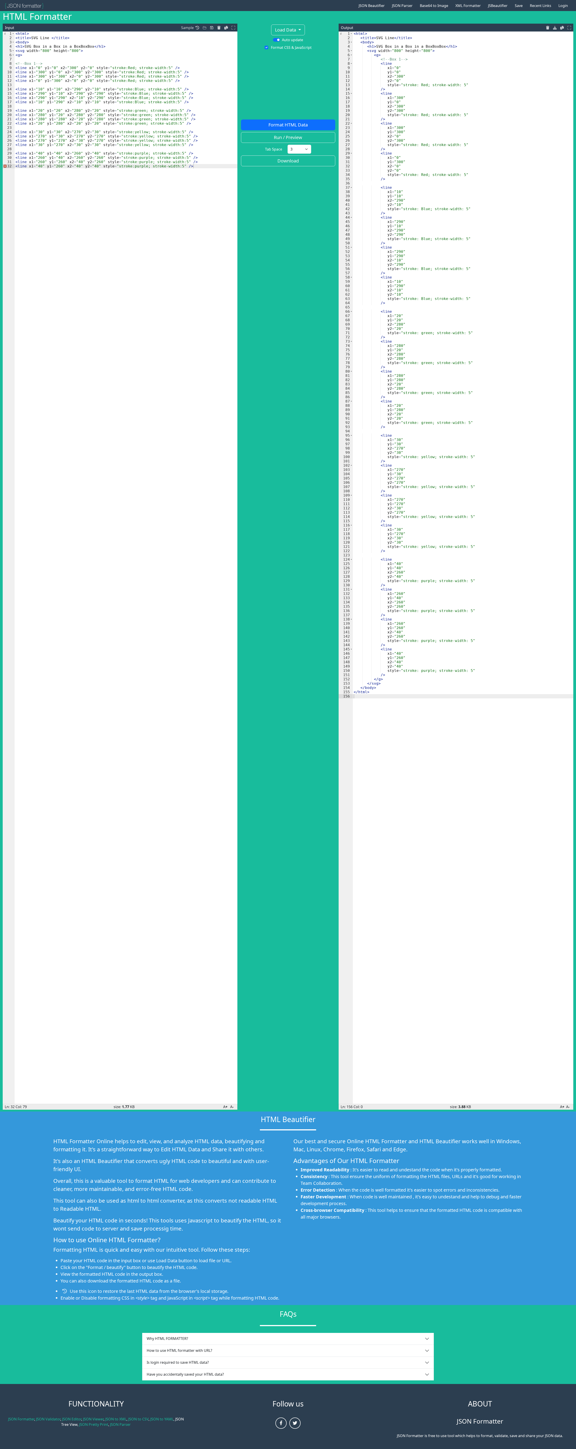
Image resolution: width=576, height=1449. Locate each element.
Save (519, 5)
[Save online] (204, 27)
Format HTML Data (288, 125)
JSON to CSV (138, 1419)
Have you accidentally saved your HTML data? (185, 1374)
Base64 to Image (434, 5)
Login (563, 5)
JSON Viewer (93, 1419)
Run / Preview (288, 137)
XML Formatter (468, 5)
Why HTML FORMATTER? (167, 1338)
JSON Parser (402, 5)
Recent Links (540, 5)
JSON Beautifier (372, 5)
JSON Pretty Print (93, 1424)
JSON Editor (71, 1419)
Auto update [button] (292, 39)
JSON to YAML (161, 1419)
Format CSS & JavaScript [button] (291, 47)
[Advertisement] (288, 86)
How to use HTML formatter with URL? (179, 1350)
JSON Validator (48, 1419)
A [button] (225, 1106)
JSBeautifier (498, 5)
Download (288, 161)
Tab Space (273, 149)
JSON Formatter (21, 1419)
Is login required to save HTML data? (178, 1362)
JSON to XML (115, 1419)
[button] (197, 27)
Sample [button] (187, 27)
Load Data (286, 30)
